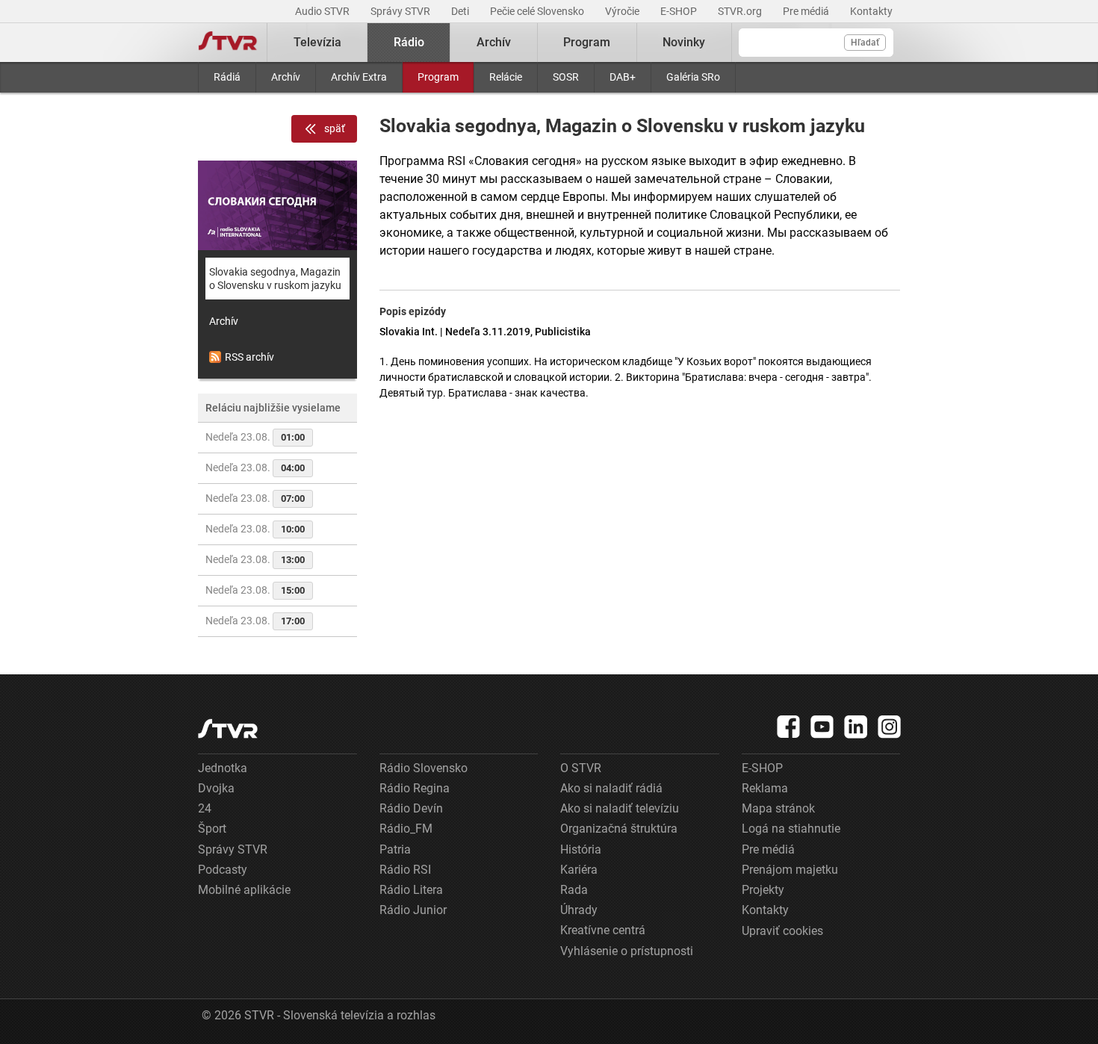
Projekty (763, 890)
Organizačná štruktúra (618, 828)
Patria (395, 849)
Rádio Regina (414, 788)
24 (204, 808)
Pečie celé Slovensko (538, 11)
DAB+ (623, 77)
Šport (212, 828)
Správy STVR (401, 11)
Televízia (317, 42)
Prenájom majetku (790, 870)
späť (334, 128)
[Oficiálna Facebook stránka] (789, 727)
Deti (461, 11)
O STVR (580, 768)
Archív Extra (359, 77)
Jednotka (222, 768)
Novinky (684, 42)
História (580, 849)
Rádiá (227, 77)
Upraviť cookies (782, 931)
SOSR (566, 77)
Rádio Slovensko (423, 768)
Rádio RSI (405, 870)
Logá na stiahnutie (791, 828)
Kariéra (579, 870)
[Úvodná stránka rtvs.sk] (228, 42)
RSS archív (249, 357)
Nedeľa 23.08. (255, 437)
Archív (285, 77)
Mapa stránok (778, 808)
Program (438, 77)
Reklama (765, 788)
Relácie (505, 77)
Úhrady (579, 910)
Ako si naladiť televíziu (619, 808)
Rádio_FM (405, 828)
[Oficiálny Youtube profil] (822, 727)
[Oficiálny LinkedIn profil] (856, 727)
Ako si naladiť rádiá (611, 788)
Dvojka (216, 788)
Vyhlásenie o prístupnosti (626, 951)
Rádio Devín (411, 808)
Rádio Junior (413, 910)
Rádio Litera (411, 890)
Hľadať (865, 42)
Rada (574, 890)
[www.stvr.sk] (228, 728)
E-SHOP (679, 11)
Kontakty (871, 11)
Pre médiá (807, 11)
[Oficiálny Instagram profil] (890, 727)
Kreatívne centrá (602, 930)
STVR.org (741, 11)
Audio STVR (323, 11)
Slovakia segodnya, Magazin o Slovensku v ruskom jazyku (275, 278)
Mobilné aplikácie (244, 890)
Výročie (623, 11)
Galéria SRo (693, 77)
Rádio (409, 42)
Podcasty (222, 870)
